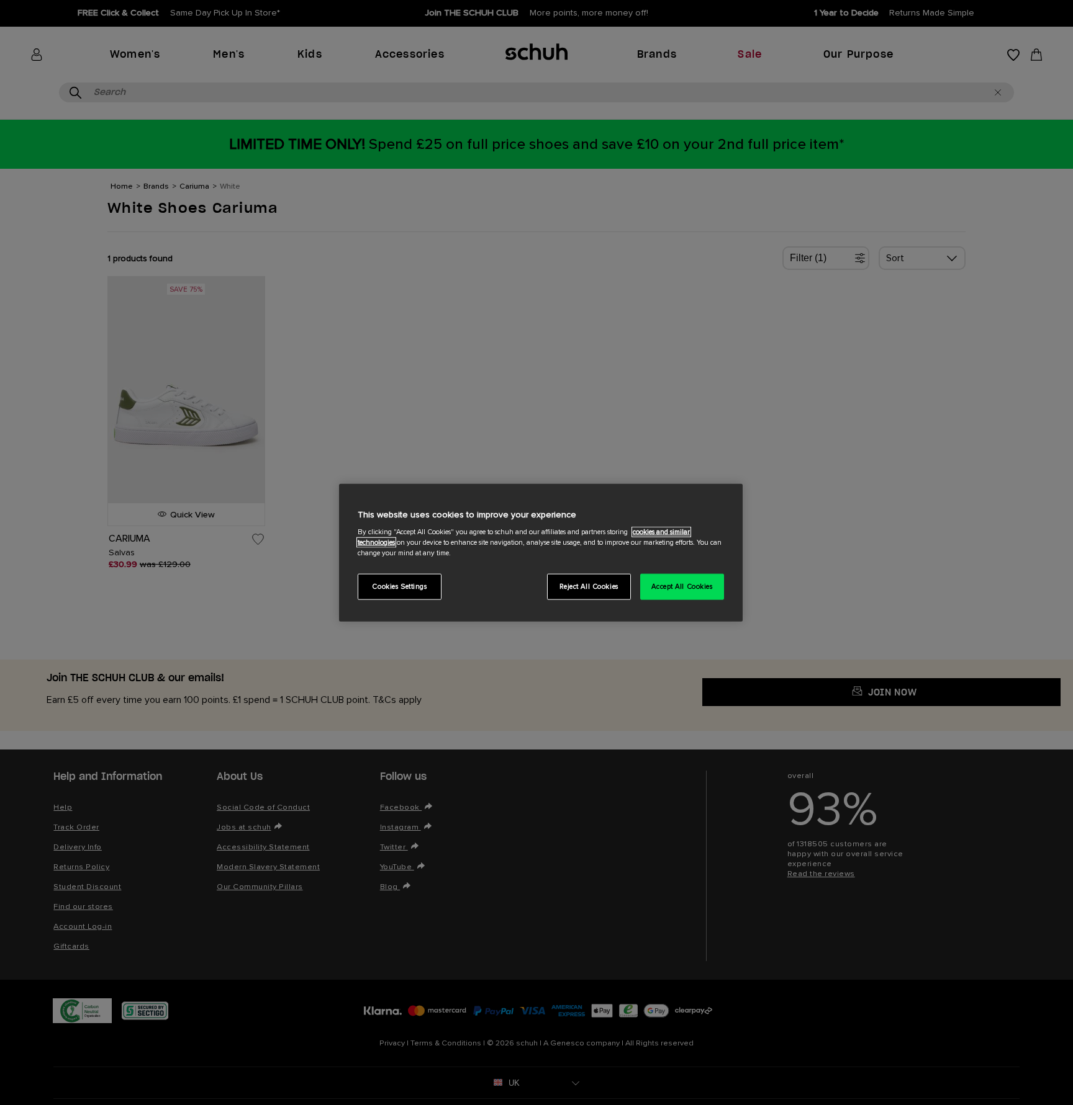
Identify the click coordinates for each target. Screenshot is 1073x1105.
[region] (541, 552)
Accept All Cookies (681, 587)
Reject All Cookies (588, 587)
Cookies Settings (399, 587)
